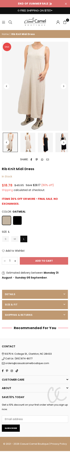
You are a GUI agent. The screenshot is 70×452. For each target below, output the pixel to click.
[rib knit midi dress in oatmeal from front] (10, 142)
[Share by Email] (47, 159)
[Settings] (58, 22)
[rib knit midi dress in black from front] (45, 142)
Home (5, 34)
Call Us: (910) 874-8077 (18, 358)
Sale (7, 46)
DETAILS (10, 294)
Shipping (7, 190)
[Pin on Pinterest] (36, 159)
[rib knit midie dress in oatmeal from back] (27, 142)
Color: (14, 212)
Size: (6, 232)
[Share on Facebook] (31, 159)
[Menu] (3, 22)
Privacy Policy (58, 444)
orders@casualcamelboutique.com (27, 363)
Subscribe (11, 428)
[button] (64, 22)
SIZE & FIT (11, 304)
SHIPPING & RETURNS (18, 315)
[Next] (63, 86)
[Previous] (6, 86)
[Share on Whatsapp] (42, 159)
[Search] (10, 22)
